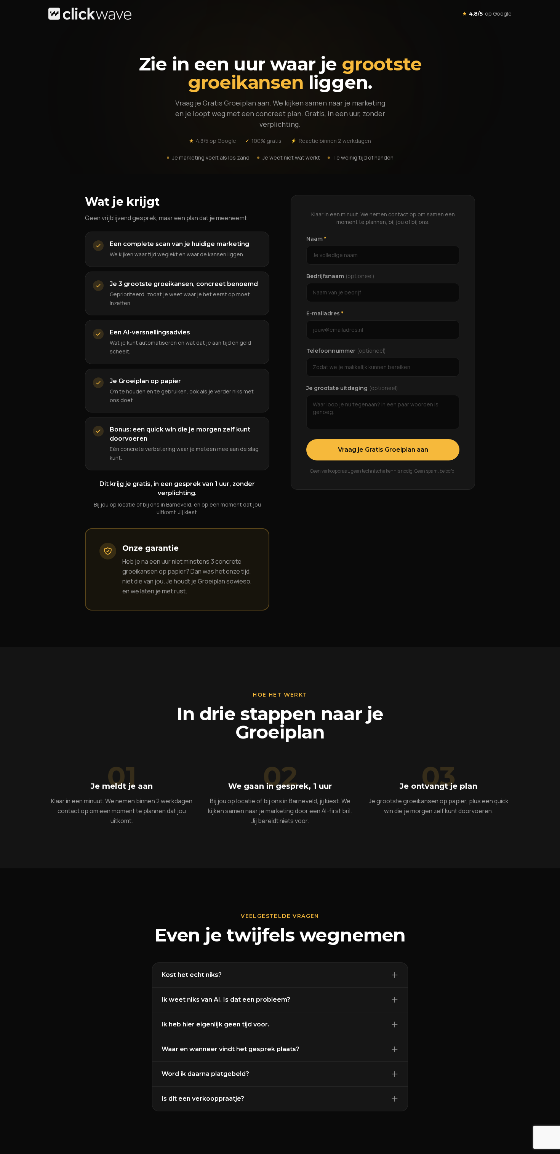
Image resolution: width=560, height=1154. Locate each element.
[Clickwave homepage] (89, 14)
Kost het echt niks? (192, 974)
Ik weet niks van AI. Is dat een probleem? (226, 999)
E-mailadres (324, 313)
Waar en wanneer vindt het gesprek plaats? (230, 1049)
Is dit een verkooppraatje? (203, 1098)
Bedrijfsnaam (340, 276)
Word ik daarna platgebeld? (205, 1073)
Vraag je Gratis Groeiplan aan (383, 449)
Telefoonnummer (346, 350)
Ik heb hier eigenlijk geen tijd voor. (215, 1024)
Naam (316, 238)
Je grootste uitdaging (352, 388)
